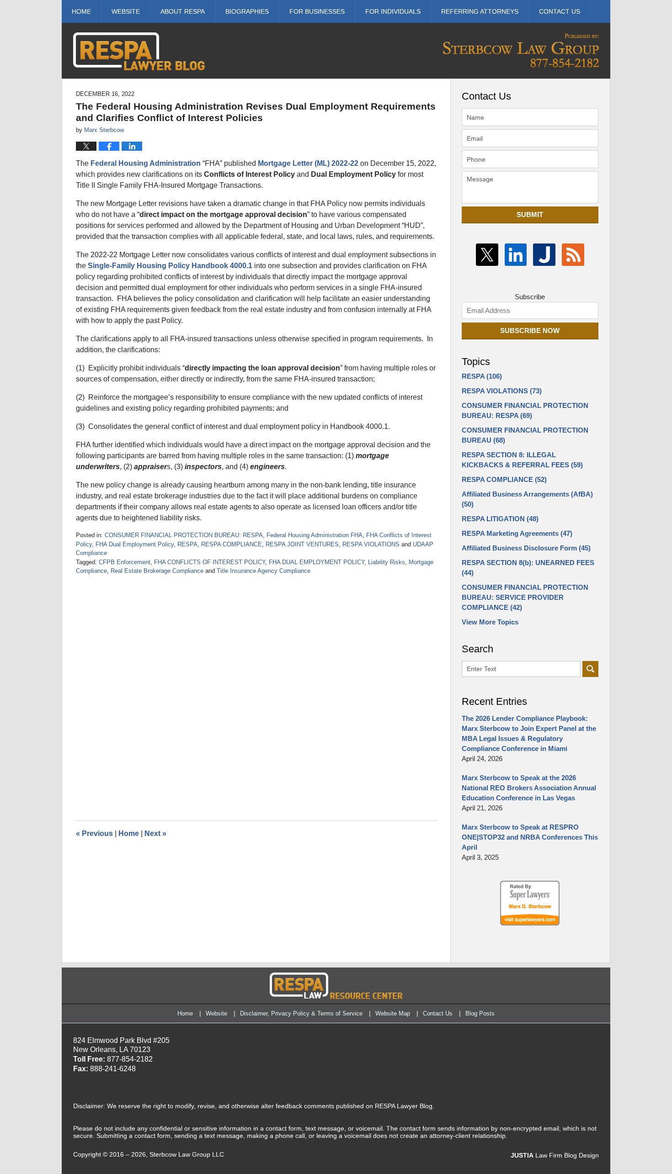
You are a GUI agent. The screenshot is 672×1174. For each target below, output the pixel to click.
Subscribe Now (530, 330)
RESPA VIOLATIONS (371, 544)
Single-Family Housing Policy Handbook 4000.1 (170, 266)
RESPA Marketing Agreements (517, 533)
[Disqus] (256, 690)
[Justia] (544, 254)
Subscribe (530, 297)
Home (81, 11)
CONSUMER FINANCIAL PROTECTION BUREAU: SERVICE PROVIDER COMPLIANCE (525, 597)
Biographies (247, 11)
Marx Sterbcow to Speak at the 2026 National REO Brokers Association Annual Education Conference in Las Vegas (529, 788)
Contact (559, 11)
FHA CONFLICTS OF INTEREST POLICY (209, 562)
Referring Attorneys (479, 11)
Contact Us (438, 1013)
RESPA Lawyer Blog (139, 51)
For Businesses (317, 11)
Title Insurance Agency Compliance (263, 570)
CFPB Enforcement (124, 562)
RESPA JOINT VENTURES (302, 544)
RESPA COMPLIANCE (231, 544)
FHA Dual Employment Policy (135, 544)
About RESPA (182, 11)
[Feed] (573, 254)
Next (155, 833)
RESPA (187, 544)
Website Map (392, 1013)
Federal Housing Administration (146, 163)
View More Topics (490, 622)
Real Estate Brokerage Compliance (157, 570)
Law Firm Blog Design (555, 1155)
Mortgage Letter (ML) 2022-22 (308, 163)
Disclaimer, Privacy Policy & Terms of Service (301, 1013)
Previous (94, 833)
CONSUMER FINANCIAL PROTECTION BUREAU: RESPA (184, 535)
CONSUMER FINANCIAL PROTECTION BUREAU (525, 435)
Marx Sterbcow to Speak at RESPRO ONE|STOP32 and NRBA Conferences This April (530, 837)
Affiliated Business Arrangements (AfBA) (527, 499)
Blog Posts (480, 1013)
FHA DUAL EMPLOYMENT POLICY (316, 562)
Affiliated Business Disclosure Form (526, 548)
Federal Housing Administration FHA (315, 535)
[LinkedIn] (515, 254)
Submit (530, 214)
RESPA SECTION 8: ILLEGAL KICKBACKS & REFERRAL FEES (522, 460)
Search (590, 669)
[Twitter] (487, 254)
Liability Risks (386, 562)
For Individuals (393, 11)
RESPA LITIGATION (500, 519)
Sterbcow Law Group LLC (186, 1154)
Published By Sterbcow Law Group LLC (521, 50)
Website (126, 11)
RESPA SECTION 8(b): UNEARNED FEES (528, 567)
